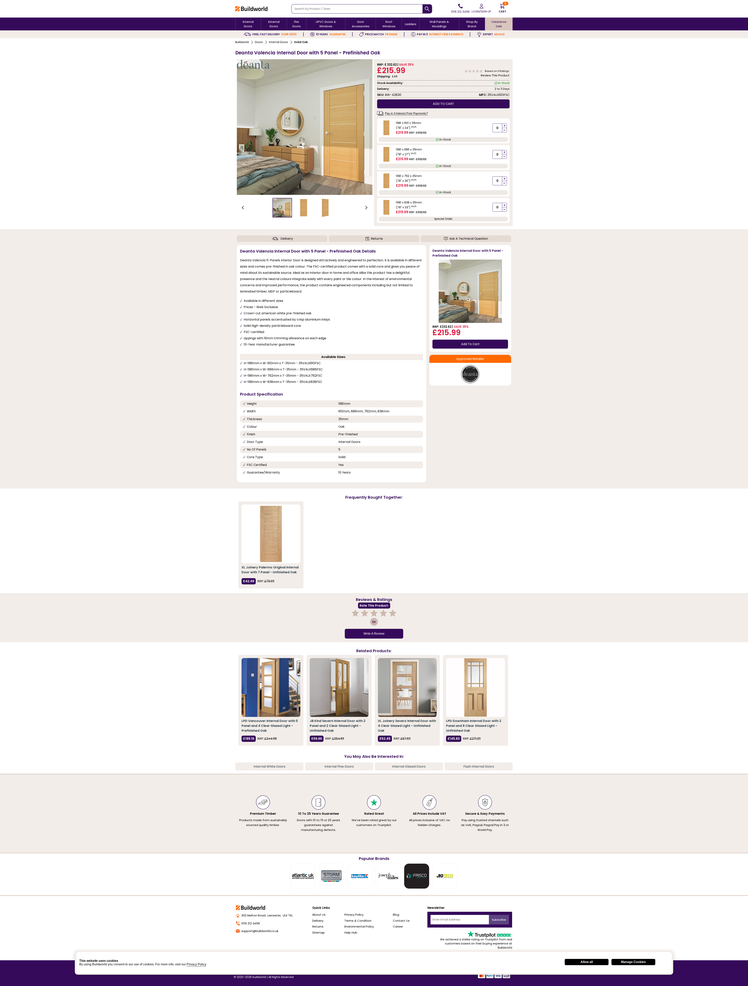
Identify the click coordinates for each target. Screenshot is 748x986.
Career (398, 926)
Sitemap (318, 932)
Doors (259, 42)
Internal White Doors (269, 766)
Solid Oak (301, 42)
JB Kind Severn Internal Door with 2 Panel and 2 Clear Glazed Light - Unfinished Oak (337, 726)
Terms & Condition (357, 921)
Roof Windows (388, 24)
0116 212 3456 (250, 923)
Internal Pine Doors (339, 766)
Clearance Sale (498, 24)
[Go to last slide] (243, 208)
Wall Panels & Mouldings (439, 24)
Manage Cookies (633, 962)
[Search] (427, 8)
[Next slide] (366, 208)
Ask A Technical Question (468, 238)
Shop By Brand (472, 24)
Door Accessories (360, 24)
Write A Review (374, 633)
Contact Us (401, 921)
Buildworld (242, 42)
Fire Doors (296, 24)
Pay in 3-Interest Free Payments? (406, 113)
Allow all (586, 962)
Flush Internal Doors (478, 766)
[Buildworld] (251, 8)
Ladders (410, 24)
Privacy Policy (353, 915)
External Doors (274, 24)
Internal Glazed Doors (409, 766)
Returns (377, 238)
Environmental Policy (359, 926)
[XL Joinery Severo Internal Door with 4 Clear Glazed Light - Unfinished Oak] (407, 687)
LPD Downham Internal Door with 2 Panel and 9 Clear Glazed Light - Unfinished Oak (473, 726)
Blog (396, 915)
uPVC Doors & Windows (326, 24)
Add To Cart (470, 344)
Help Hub (350, 932)
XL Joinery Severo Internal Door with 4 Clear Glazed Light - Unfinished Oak (407, 726)
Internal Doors (248, 24)
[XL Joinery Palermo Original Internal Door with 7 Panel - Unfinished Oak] (271, 533)
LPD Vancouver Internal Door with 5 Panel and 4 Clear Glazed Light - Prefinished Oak (270, 726)
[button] (282, 207)
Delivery (286, 238)
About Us (318, 915)
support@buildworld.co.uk (259, 931)
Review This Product (495, 75)
